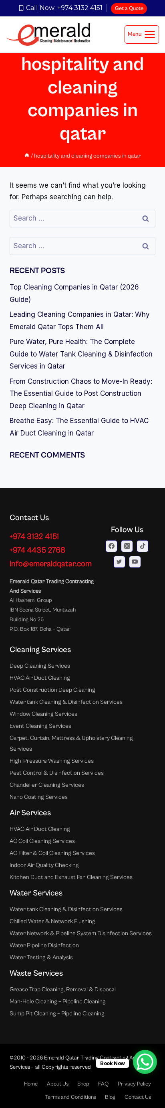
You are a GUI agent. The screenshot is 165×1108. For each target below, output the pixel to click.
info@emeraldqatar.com (51, 564)
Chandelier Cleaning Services (47, 785)
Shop (83, 1084)
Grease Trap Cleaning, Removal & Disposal (63, 989)
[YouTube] (135, 562)
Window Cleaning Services (43, 714)
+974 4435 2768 (37, 550)
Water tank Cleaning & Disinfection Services (66, 702)
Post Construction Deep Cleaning (52, 690)
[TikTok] (143, 546)
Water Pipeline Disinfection (44, 945)
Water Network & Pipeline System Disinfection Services (81, 933)
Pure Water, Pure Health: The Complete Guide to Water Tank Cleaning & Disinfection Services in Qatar (81, 354)
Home (31, 1084)
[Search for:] (82, 218)
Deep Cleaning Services (40, 665)
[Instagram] (127, 546)
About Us (57, 1084)
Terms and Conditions (70, 1097)
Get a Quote (129, 8)
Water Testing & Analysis (41, 957)
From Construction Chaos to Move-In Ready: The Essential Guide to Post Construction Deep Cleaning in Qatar (81, 393)
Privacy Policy (134, 1084)
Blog (110, 1097)
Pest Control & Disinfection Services (57, 773)
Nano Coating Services (39, 797)
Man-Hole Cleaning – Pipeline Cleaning (58, 1001)
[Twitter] (119, 562)
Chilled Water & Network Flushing (52, 921)
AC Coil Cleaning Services (42, 841)
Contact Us (138, 1097)
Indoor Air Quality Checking (44, 865)
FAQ (103, 1084)
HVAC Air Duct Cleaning (40, 678)
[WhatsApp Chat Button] (145, 1062)
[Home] (27, 155)
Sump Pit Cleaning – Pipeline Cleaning (57, 1013)
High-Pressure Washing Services (52, 761)
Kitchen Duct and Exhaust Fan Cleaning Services (71, 877)
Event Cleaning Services (40, 726)
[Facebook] (111, 546)
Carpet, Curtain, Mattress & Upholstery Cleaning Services (71, 743)
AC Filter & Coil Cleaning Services (52, 853)
